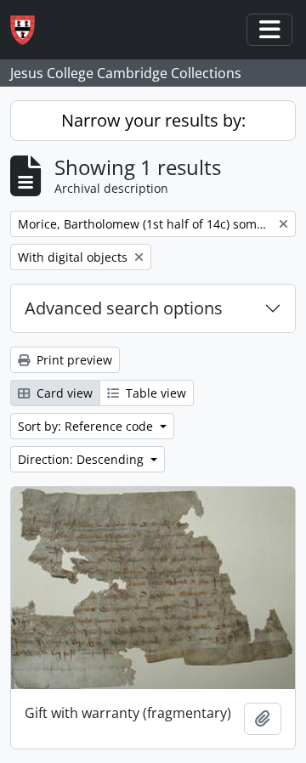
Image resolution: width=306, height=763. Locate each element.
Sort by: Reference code (87, 426)
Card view (63, 393)
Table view (154, 393)
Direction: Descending (82, 459)
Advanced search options (124, 308)
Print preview (72, 360)
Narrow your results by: (153, 120)
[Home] (29, 30)
